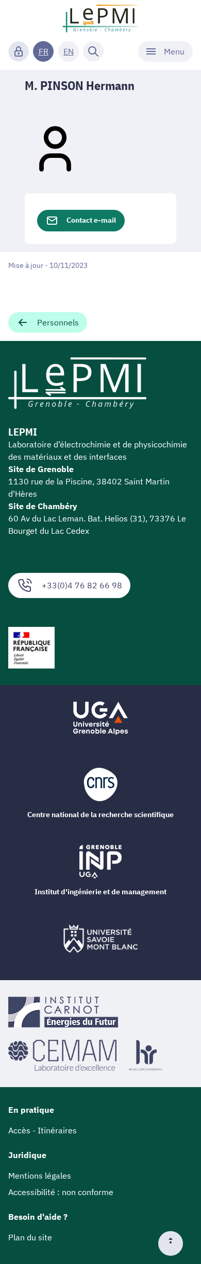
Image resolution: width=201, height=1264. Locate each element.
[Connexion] (18, 51)
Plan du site (30, 1237)
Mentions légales (39, 1175)
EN (68, 51)
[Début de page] (174, 1243)
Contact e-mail (91, 220)
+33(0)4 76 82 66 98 (82, 585)
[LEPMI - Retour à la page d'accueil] (100, 18)
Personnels (58, 322)
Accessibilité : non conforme (60, 1192)
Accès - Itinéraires (42, 1130)
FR (43, 51)
